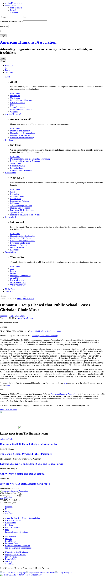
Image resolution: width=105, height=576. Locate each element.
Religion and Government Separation (25, 161)
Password (4, 26)
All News (14, 12)
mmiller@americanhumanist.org (45, 335)
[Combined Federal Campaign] (13, 572)
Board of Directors (17, 102)
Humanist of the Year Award (21, 135)
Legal (12, 192)
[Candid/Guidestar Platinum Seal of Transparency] (20, 575)
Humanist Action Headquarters (22, 236)
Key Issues (9, 140)
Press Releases (16, 8)
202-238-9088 (6, 498)
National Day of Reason (20, 208)
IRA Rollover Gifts (18, 282)
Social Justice (15, 163)
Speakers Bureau (17, 212)
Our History (15, 98)
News (19, 298)
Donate (13, 273)
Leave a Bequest (17, 280)
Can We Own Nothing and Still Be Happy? (22, 473)
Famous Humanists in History (22, 138)
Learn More (15, 93)
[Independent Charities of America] (40, 572)
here (65, 383)
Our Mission (15, 96)
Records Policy (11, 559)
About (7, 77)
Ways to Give (10, 252)
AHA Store (14, 278)
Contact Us (14, 112)
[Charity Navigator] (63, 572)
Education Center (17, 196)
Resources (14, 250)
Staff (12, 105)
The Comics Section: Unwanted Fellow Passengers (26, 453)
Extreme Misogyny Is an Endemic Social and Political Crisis (31, 463)
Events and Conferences (20, 243)
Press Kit (14, 10)
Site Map (8, 561)
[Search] (25, 17)
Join (12, 269)
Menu (3, 58)
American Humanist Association (28, 42)
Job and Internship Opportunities (18, 548)
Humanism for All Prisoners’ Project (24, 215)
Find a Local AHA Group (20, 238)
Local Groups (15, 199)
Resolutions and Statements (21, 170)
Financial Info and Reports (21, 109)
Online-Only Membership (20, 275)
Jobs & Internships (17, 107)
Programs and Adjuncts (19, 201)
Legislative (14, 194)
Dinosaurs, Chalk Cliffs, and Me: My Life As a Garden (28, 444)
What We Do (10, 173)
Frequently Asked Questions (21, 100)
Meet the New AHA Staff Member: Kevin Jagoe (25, 483)
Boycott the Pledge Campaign (22, 210)
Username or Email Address (11, 22)
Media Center (10, 5)
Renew (13, 271)
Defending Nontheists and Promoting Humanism (30, 159)
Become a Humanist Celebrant (22, 240)
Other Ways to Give (18, 285)
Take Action (10, 291)
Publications (15, 203)
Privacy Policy (11, 557)
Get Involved (10, 217)
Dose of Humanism (18, 247)
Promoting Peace (17, 168)
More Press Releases (8, 410)
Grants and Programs (18, 245)
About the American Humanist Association (22, 518)
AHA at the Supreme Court (21, 205)
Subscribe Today (7, 439)
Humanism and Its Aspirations (22, 133)
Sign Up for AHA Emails (15, 554)
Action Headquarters (13, 3)
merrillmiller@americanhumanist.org (46, 331)
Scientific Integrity (17, 166)
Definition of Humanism (20, 131)
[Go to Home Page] (14, 491)
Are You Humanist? (13, 114)
